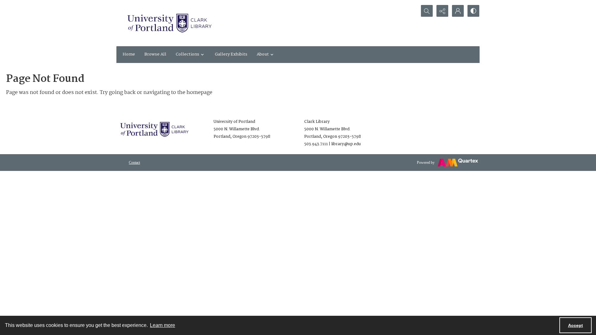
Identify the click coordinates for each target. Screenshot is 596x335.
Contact (134, 162)
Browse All (155, 54)
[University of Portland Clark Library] (169, 23)
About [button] (263, 54)
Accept (575, 325)
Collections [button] (187, 54)
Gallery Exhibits (231, 54)
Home (129, 54)
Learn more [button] (162, 325)
